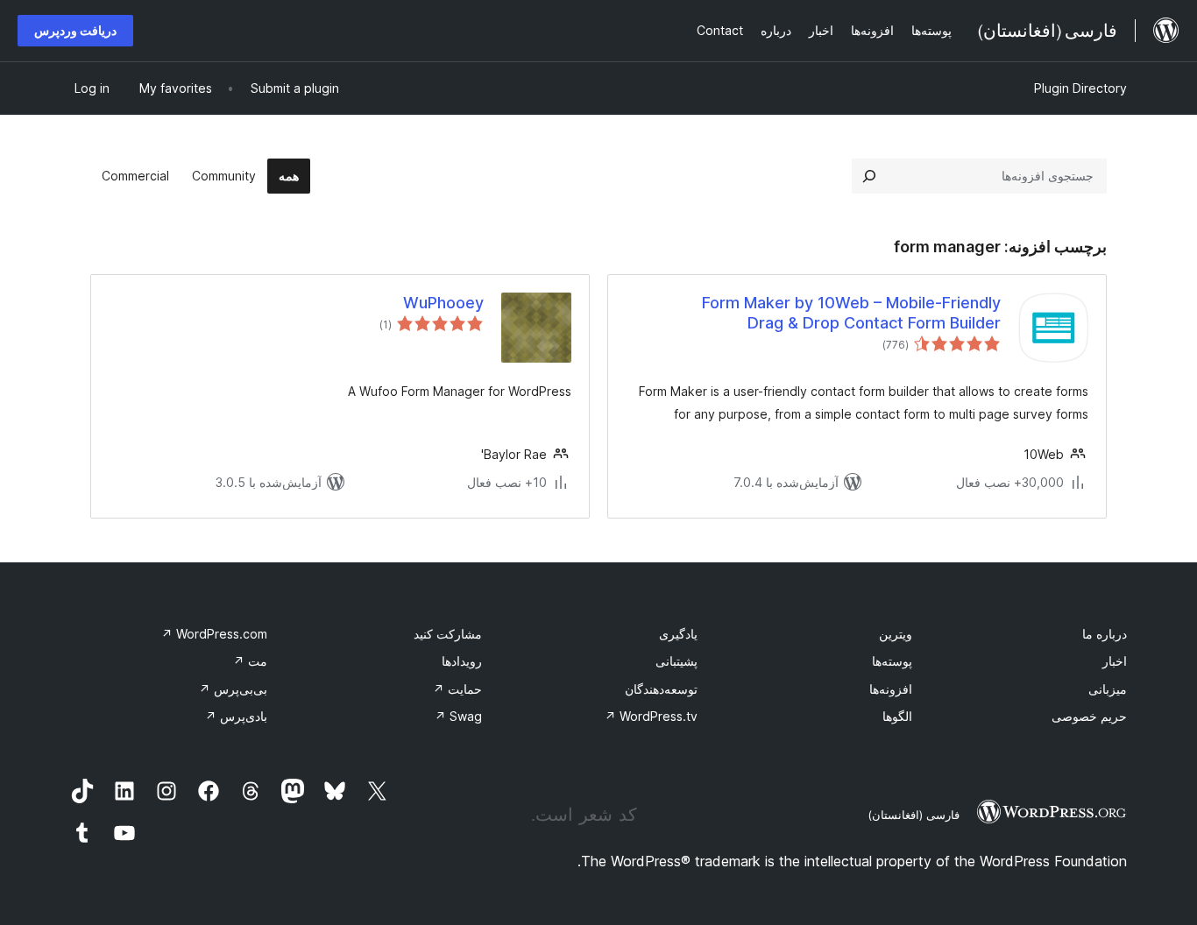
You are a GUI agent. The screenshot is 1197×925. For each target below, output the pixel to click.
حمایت (457, 688)
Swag (458, 716)
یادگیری (678, 633)
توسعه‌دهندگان (661, 688)
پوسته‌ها (892, 660)
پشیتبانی (676, 660)
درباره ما (1104, 633)
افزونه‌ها (890, 688)
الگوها (897, 716)
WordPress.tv (651, 716)
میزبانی (1107, 688)
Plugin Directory (1080, 88)
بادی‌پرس (236, 716)
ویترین (895, 633)
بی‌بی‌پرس (233, 688)
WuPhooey (443, 302)
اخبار (1114, 660)
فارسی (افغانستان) (914, 815)
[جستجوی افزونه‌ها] (869, 176)
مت (250, 660)
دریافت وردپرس (75, 30)
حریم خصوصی (1089, 716)
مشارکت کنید (448, 633)
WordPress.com (214, 633)
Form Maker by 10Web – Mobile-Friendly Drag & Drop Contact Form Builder (851, 312)
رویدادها (462, 660)
